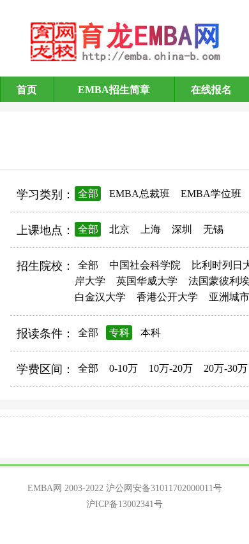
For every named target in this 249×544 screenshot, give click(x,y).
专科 (119, 332)
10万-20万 (171, 368)
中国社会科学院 (145, 265)
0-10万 (123, 368)
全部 (88, 193)
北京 (119, 229)
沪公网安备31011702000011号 (164, 488)
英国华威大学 (146, 281)
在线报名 (211, 89)
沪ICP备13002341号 (124, 504)
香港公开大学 (167, 296)
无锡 (213, 229)
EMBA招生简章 (114, 89)
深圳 (182, 229)
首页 (27, 89)
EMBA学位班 (211, 193)
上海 (150, 229)
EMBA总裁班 (139, 193)
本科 (150, 332)
